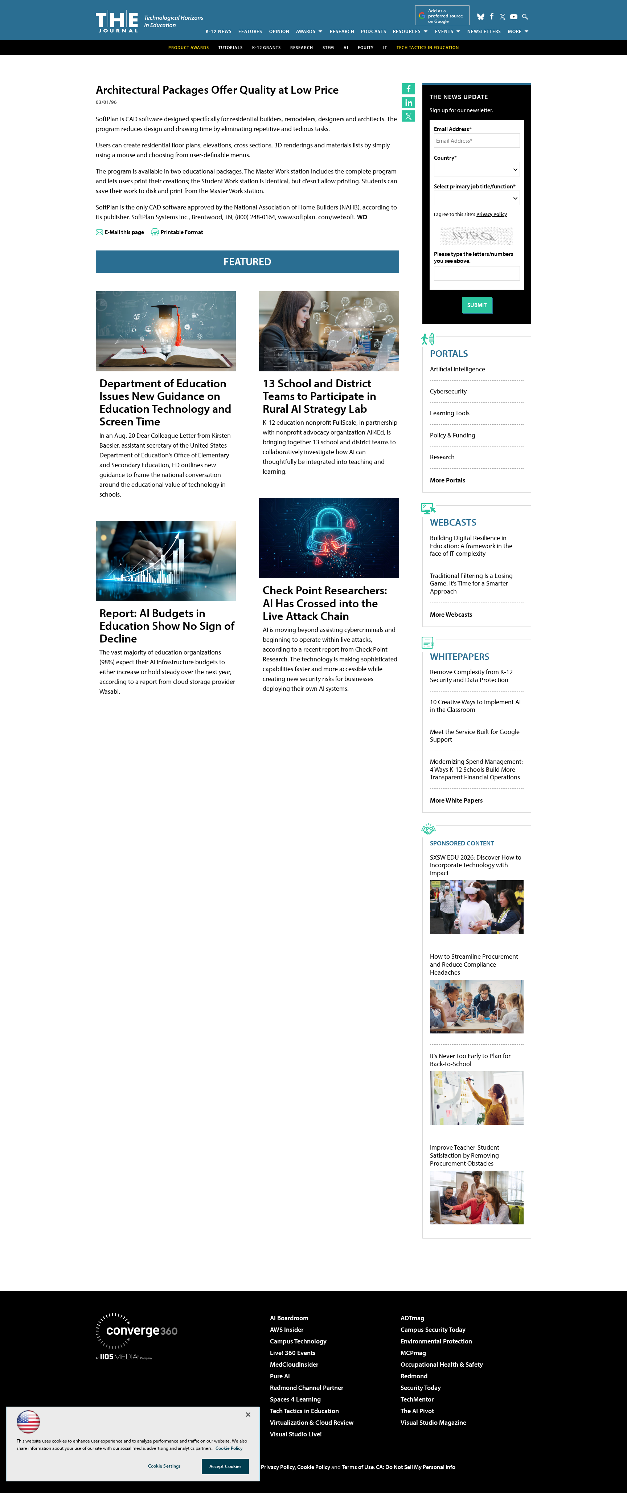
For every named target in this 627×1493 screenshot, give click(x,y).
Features (250, 31)
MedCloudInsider (294, 1364)
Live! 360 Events (293, 1353)
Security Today (421, 1387)
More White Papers (456, 800)
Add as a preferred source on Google (445, 16)
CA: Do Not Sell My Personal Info (415, 1466)
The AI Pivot (417, 1411)
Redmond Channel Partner (306, 1387)
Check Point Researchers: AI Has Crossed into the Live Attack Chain (325, 603)
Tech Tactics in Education (304, 1411)
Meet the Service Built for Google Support (475, 735)
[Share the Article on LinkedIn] (408, 102)
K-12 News (219, 31)
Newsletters (484, 31)
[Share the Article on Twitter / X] (408, 116)
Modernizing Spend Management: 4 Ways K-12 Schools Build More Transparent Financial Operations (476, 769)
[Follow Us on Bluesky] (480, 16)
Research (342, 31)
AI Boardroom (289, 1318)
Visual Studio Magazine (433, 1422)
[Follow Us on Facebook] (491, 16)
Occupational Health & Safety (442, 1364)
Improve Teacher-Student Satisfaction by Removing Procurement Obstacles (464, 1155)
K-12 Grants (266, 47)
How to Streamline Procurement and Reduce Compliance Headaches (474, 964)
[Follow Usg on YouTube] (513, 16)
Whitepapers (459, 656)
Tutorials (230, 47)
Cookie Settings (164, 1466)
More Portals (448, 480)
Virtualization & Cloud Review (311, 1422)
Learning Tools (450, 413)
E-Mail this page (124, 232)
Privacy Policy (491, 214)
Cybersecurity (448, 391)
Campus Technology (298, 1341)
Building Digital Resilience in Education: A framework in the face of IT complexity (471, 546)
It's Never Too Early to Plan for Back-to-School (470, 1060)
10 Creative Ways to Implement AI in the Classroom (475, 706)
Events (444, 31)
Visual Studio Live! (296, 1434)
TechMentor (417, 1399)
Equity (366, 47)
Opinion (279, 31)
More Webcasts (451, 614)
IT (385, 47)
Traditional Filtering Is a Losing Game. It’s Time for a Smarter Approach (471, 583)
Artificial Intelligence (457, 369)
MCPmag (413, 1353)
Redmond (414, 1376)
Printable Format (182, 232)
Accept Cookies (225, 1466)
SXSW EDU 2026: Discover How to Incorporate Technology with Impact (475, 865)
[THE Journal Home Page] (149, 21)
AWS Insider (286, 1329)
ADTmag (412, 1318)
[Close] (248, 1415)
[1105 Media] (139, 1397)
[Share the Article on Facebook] (408, 88)
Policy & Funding (452, 435)
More (515, 31)
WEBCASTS (453, 521)
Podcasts (373, 31)
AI (346, 47)
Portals (449, 353)
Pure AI (280, 1376)
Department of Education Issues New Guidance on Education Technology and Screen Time (165, 402)
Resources (407, 31)
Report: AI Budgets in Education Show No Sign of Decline (166, 625)
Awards (306, 31)
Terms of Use (358, 1466)
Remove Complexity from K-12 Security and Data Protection (471, 676)
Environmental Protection (436, 1341)
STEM (328, 47)
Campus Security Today (433, 1329)
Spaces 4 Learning (295, 1399)
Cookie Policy (313, 1466)
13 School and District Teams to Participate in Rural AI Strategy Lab (319, 396)
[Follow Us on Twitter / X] (502, 17)
